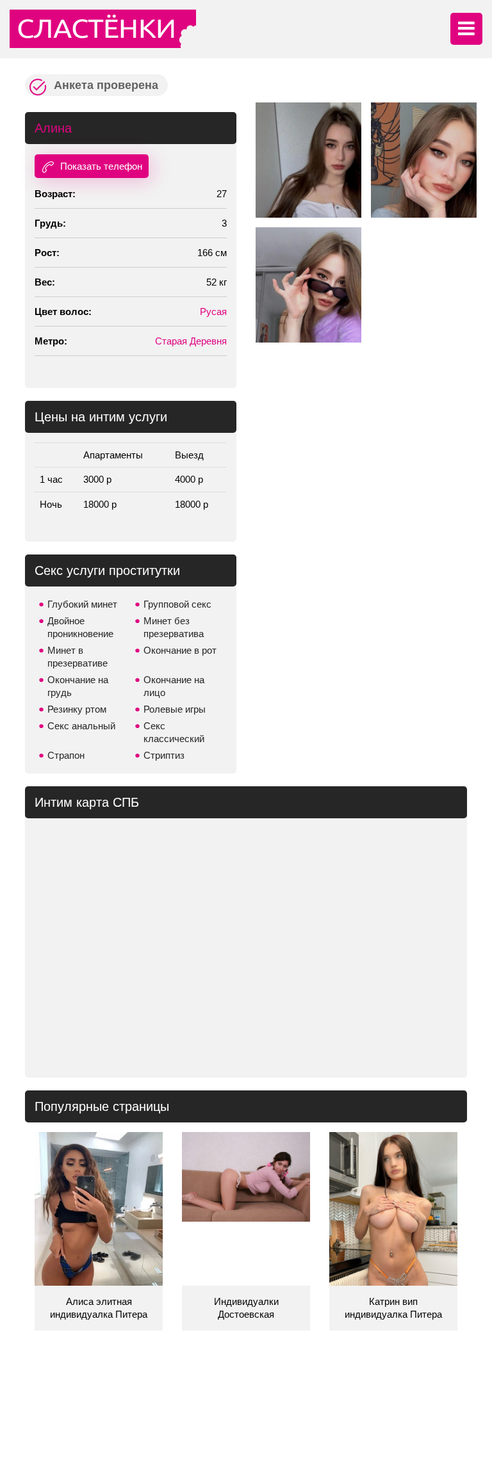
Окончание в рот (180, 650)
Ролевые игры (175, 709)
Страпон (66, 755)
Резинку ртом (76, 709)
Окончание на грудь (77, 686)
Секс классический (174, 732)
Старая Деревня (191, 341)
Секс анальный (81, 725)
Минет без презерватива (174, 627)
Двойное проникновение (80, 627)
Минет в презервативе (77, 656)
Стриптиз (164, 755)
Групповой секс (177, 604)
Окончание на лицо (174, 686)
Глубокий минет (82, 604)
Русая (213, 311)
